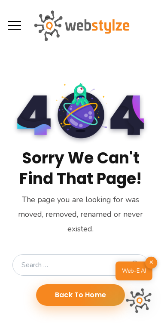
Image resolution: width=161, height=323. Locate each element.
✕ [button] (151, 262)
